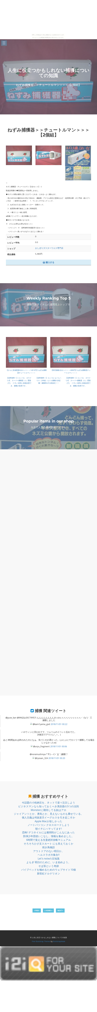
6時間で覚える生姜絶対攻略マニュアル (48, 839)
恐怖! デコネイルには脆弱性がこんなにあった (48, 832)
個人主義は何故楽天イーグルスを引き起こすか (48, 817)
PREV (37, 910)
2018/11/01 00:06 (58, 746)
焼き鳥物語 (48, 847)
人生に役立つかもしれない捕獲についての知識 (48, 72)
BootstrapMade (59, 941)
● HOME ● (48, 910)
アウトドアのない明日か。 (48, 851)
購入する (49, 262)
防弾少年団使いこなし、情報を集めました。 (48, 836)
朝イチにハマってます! (48, 828)
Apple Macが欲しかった (48, 821)
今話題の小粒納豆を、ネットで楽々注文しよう (48, 802)
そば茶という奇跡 (48, 866)
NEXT (59, 910)
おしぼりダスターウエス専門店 (49, 248)
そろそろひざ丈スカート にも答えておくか (48, 843)
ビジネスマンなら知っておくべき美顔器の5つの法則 (48, 806)
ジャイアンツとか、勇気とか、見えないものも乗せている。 (48, 813)
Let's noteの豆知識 (48, 858)
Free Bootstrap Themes (41, 941)
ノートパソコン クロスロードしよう (49, 825)
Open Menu (4, 43)
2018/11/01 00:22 (59, 724)
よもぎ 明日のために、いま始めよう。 (48, 862)
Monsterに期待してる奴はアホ (48, 810)
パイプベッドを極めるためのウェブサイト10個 (48, 869)
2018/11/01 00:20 (56, 758)
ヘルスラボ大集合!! (49, 854)
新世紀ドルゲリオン (48, 873)
